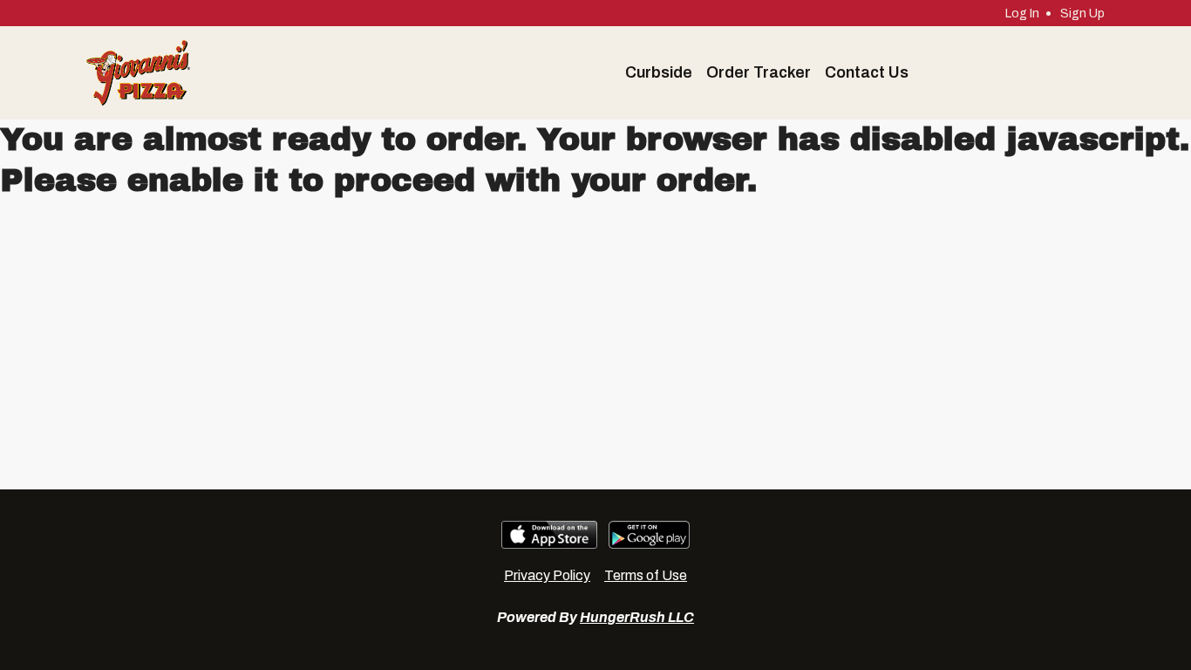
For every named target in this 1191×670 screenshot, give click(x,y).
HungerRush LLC (637, 617)
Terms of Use (645, 575)
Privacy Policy (547, 575)
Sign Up (1082, 13)
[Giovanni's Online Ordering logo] (138, 73)
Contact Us (867, 72)
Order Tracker (758, 72)
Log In (1022, 13)
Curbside (658, 72)
